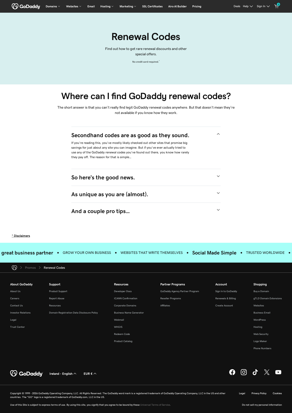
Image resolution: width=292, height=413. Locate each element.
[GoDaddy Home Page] (26, 373)
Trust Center (17, 327)
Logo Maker (260, 341)
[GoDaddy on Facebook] (232, 374)
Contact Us (16, 305)
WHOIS (118, 327)
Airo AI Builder (177, 6)
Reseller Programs (170, 298)
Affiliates (165, 305)
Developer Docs (123, 291)
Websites (258, 305)
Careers (14, 298)
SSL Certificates (152, 6)
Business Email (261, 312)
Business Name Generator (129, 312)
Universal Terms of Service (155, 404)
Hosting (257, 327)
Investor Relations (20, 312)
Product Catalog (123, 341)
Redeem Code (122, 334)
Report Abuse (56, 298)
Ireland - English (61, 373)
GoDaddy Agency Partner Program (179, 291)
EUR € (88, 373)
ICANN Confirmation (125, 298)
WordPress (259, 319)
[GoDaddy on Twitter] (266, 374)
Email (91, 6)
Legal (13, 319)
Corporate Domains (125, 305)
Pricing (196, 6)
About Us (15, 291)
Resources (55, 305)
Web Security (260, 334)
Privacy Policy (258, 393)
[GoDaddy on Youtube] (278, 374)
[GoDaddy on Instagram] (243, 374)
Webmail (119, 319)
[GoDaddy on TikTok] (255, 374)
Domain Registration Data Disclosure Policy (73, 312)
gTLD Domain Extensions (267, 298)
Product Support (58, 291)
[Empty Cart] (276, 6)
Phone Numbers (262, 348)
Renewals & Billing (225, 298)
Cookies (277, 393)
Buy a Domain (261, 291)
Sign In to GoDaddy (226, 291)
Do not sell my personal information (262, 404)
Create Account (224, 305)
